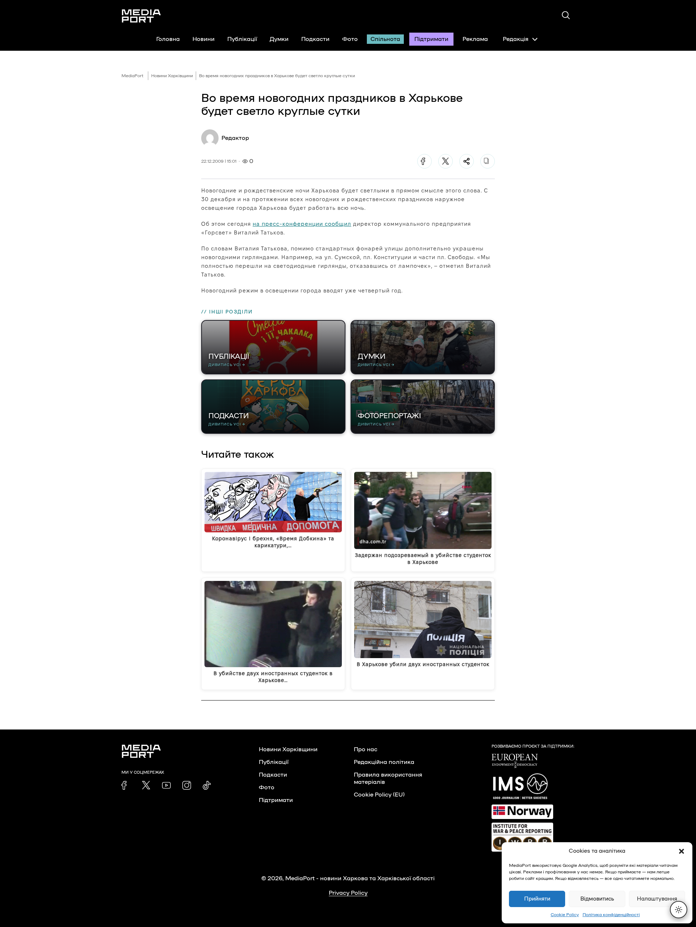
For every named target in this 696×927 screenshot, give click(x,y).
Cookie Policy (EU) (379, 795)
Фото (350, 39)
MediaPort (132, 76)
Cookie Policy (565, 915)
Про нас (365, 749)
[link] (125, 785)
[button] (681, 851)
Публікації (242, 39)
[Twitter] (445, 161)
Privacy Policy (348, 893)
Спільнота (385, 39)
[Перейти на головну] (141, 16)
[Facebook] (424, 161)
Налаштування (657, 899)
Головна (168, 39)
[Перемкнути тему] (678, 909)
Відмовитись (597, 899)
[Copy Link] (487, 161)
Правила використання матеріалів (388, 778)
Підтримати (431, 39)
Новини (203, 39)
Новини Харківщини (172, 76)
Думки (279, 39)
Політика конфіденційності (611, 915)
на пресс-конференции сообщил (302, 224)
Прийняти (537, 899)
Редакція (516, 39)
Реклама (475, 39)
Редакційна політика (384, 762)
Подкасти (315, 39)
